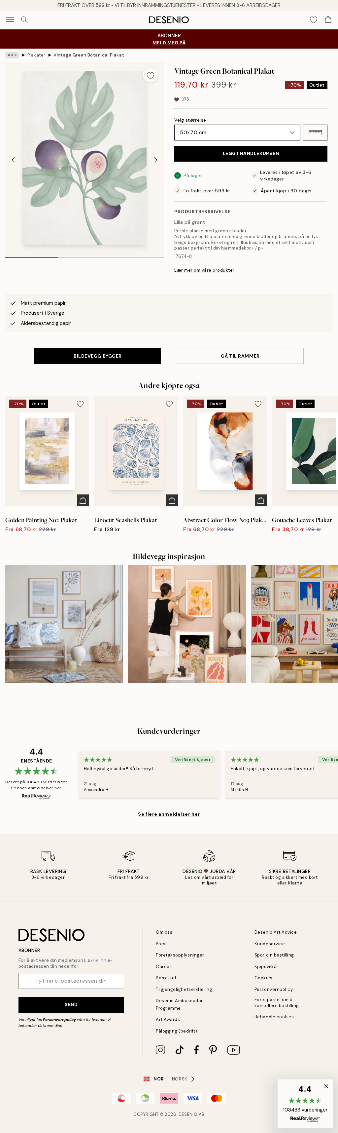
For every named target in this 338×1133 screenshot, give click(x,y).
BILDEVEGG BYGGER (98, 356)
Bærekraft (167, 978)
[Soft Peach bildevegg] (187, 624)
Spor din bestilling (274, 955)
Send (71, 1004)
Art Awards (168, 1019)
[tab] (31, 255)
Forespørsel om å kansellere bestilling (276, 1002)
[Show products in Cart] (328, 20)
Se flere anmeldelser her (169, 814)
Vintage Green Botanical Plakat (88, 55)
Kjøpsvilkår (266, 966)
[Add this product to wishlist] (150, 75)
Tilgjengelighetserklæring (184, 989)
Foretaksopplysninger (180, 955)
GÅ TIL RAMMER (240, 356)
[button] (315, 132)
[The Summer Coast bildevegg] (64, 624)
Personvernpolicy (59, 1019)
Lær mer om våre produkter (204, 270)
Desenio (188, 1114)
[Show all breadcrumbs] (12, 55)
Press (162, 944)
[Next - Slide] (156, 160)
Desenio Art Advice (275, 932)
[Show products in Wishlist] (313, 20)
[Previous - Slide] (13, 160)
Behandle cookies (274, 1017)
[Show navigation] (10, 20)
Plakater (36, 55)
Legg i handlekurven (251, 153)
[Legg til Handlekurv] (83, 500)
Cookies (263, 978)
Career (163, 966)
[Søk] (24, 20)
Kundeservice (269, 944)
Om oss (164, 932)
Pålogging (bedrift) (176, 1031)
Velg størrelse (190, 120)
